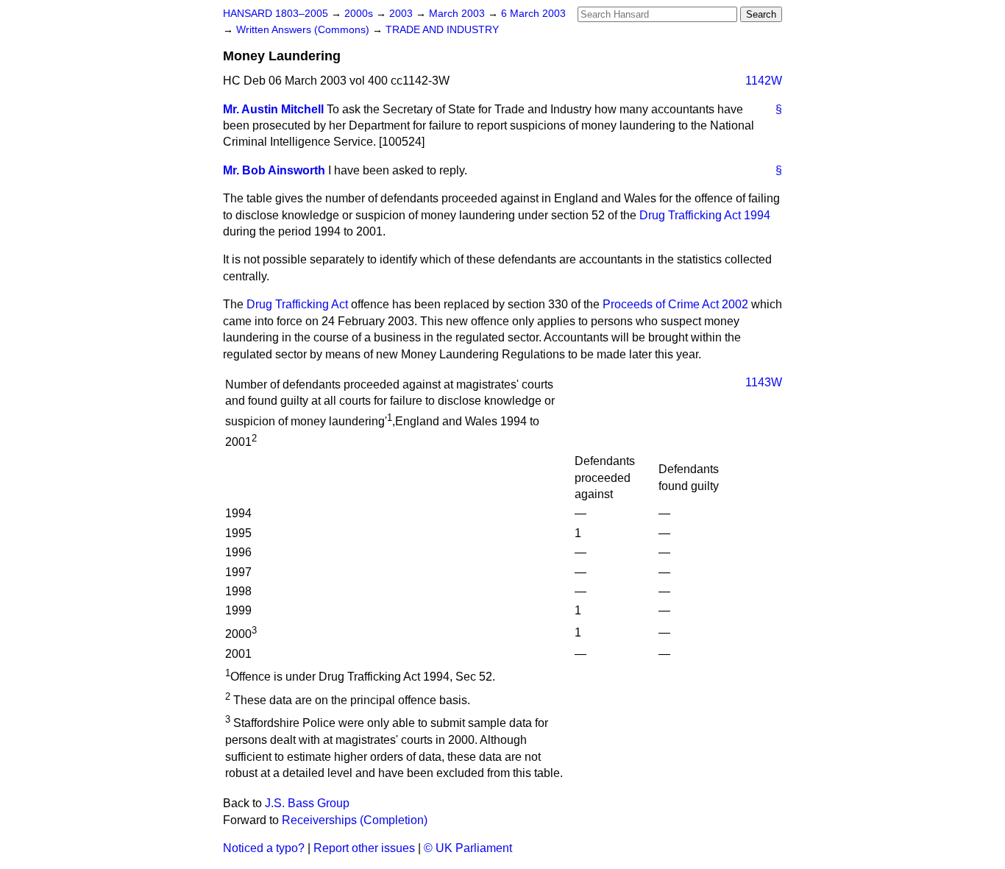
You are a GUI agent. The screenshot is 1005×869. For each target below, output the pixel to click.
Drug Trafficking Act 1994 (704, 215)
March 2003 (458, 13)
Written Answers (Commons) (304, 29)
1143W (763, 382)
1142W (763, 80)
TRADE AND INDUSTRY (442, 29)
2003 (402, 13)
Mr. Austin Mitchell (273, 109)
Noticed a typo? (264, 848)
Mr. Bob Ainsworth (274, 170)
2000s (360, 13)
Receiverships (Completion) (354, 820)
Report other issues (364, 848)
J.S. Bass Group (307, 803)
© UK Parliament (468, 848)
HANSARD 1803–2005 (275, 13)
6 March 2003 (533, 13)
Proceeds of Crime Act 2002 (675, 304)
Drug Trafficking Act (297, 304)
